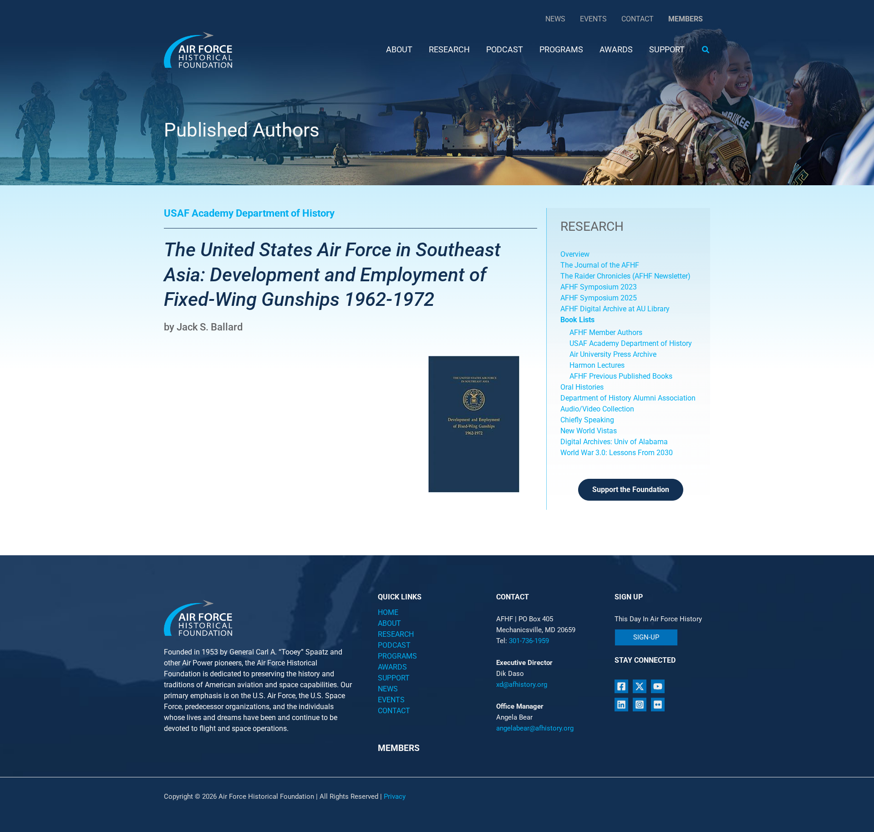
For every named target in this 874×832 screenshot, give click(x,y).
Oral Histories (582, 387)
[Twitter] (639, 686)
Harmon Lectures (597, 365)
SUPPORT (394, 678)
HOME (388, 612)
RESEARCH (396, 634)
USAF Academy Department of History (630, 343)
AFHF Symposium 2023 (598, 287)
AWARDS (392, 667)
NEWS (388, 689)
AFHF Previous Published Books (620, 376)
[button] (706, 50)
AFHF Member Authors (605, 332)
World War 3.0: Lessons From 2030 (616, 452)
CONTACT (394, 710)
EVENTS (391, 699)
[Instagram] (639, 704)
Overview (574, 254)
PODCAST (394, 645)
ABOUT (389, 623)
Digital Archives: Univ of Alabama (614, 441)
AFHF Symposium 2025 (598, 298)
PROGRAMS (397, 656)
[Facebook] (621, 686)
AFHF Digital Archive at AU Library (615, 308)
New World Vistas (588, 430)
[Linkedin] (621, 704)
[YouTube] (658, 686)
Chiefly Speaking (587, 420)
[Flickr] (658, 704)
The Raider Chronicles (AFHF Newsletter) (625, 276)
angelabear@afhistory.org (535, 728)
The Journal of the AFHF (600, 265)
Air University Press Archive (612, 354)
